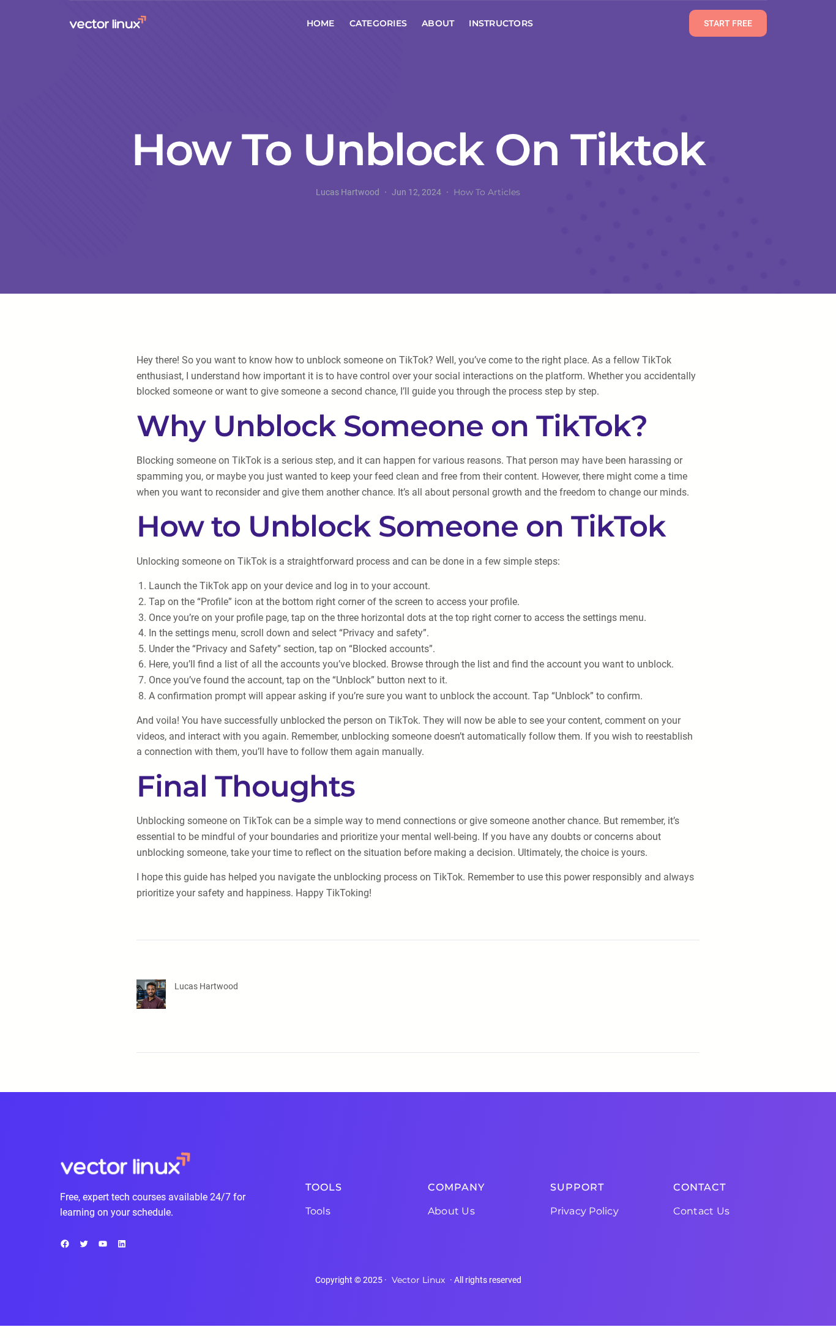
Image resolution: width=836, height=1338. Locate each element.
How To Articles (486, 192)
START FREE (728, 23)
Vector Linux (418, 1279)
